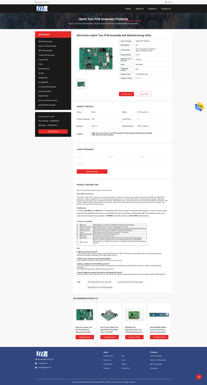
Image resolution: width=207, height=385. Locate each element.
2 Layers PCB (43, 60)
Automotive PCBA (44, 91)
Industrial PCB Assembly (46, 105)
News (123, 356)
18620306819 (54, 121)
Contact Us (107, 368)
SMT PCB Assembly (45, 50)
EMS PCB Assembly (45, 41)
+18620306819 (52, 125)
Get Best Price (127, 94)
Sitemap (123, 364)
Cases (123, 360)
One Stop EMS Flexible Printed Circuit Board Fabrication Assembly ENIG (158, 329)
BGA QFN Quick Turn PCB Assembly (100, 287)
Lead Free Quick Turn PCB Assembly (130, 282)
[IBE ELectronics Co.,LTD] (42, 8)
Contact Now (53, 132)
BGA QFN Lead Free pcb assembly (99, 282)
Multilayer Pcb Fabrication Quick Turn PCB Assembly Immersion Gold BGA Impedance (134, 329)
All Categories (154, 368)
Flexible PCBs (43, 78)
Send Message (92, 172)
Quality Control (108, 364)
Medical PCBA (43, 96)
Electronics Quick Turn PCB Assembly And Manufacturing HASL (84, 329)
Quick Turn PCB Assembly (84, 23)
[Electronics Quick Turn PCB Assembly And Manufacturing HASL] (85, 314)
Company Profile (108, 356)
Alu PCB (41, 73)
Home (71, 23)
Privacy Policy (125, 368)
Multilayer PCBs (43, 69)
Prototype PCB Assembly (47, 87)
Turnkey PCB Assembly (46, 55)
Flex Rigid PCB (43, 82)
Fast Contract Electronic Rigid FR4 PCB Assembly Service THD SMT (109, 329)
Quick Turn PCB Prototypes (47, 100)
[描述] (172, 14)
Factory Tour (107, 360)
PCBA (40, 64)
